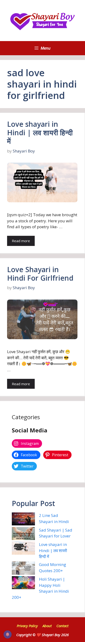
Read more (21, 240)
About (47, 625)
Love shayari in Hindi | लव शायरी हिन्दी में (40, 132)
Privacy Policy (27, 625)
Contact (62, 625)
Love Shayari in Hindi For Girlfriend (40, 274)
